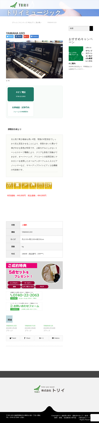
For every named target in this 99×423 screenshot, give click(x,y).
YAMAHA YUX (30, 326)
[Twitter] (83, 374)
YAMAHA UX (48, 326)
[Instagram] (87, 374)
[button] (9, 59)
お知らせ (88, 47)
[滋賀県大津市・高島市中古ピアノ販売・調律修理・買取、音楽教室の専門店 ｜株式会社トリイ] (19, 4)
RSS (91, 374)
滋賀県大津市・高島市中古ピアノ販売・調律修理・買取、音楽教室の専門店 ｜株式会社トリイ (73, 416)
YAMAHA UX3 (11, 326)
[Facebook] (79, 374)
